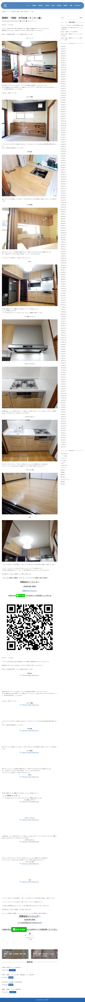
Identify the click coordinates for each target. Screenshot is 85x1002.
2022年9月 (63, 155)
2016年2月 (63, 332)
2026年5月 (63, 53)
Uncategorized (64, 453)
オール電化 (63, 460)
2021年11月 (63, 176)
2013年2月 (63, 416)
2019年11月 (63, 232)
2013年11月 (63, 395)
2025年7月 (63, 76)
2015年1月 (63, 363)
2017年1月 (63, 309)
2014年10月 (63, 370)
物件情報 (63, 481)
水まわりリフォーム (32, 21)
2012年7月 (63, 432)
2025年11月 (63, 67)
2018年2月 (63, 281)
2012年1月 (63, 446)
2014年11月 (63, 367)
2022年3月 (63, 167)
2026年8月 (63, 46)
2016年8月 (63, 318)
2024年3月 (63, 114)
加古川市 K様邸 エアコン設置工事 (69, 31)
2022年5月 (63, 162)
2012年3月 (63, 442)
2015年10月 (63, 342)
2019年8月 (63, 239)
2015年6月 (63, 351)
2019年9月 (63, 237)
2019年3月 (63, 251)
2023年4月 (63, 139)
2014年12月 (63, 365)
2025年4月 (63, 83)
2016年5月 (63, 325)
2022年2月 (63, 169)
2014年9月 (63, 372)
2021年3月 (63, 195)
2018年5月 (63, 274)
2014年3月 (63, 386)
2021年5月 (63, 190)
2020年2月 (63, 225)
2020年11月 (63, 204)
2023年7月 (63, 132)
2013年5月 (63, 409)
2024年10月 (63, 97)
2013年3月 (63, 414)
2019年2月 (63, 253)
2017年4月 (63, 304)
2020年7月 (63, 214)
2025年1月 (63, 90)
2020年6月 (63, 216)
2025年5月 (63, 81)
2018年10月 (63, 262)
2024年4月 (63, 111)
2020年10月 (63, 207)
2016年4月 (63, 328)
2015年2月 (63, 360)
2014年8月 (63, 374)
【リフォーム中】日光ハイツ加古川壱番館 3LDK (72, 25)
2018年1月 (63, 283)
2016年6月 (63, 323)
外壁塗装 (63, 472)
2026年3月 (63, 58)
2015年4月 (63, 356)
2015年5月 (63, 353)
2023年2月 (63, 144)
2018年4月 (63, 276)
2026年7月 (63, 48)
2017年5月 (63, 302)
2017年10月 (63, 290)
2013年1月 (63, 418)
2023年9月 (63, 127)
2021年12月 (63, 174)
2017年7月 (63, 297)
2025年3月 (63, 86)
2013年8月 (63, 402)
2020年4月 (63, 221)
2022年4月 (63, 165)
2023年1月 (63, 146)
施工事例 (23, 21)
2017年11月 (63, 288)
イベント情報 (64, 455)
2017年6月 (63, 300)
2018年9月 (63, 265)
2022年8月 (63, 158)
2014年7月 (63, 377)
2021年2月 (63, 197)
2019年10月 (63, 235)
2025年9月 (63, 72)
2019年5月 (63, 246)
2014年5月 (63, 381)
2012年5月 (63, 437)
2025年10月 (63, 69)
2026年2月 (63, 60)
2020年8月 (63, 211)
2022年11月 (63, 151)
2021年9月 (63, 181)
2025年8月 (63, 74)
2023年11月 (63, 123)
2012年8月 (63, 430)
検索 (81, 17)
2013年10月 (63, 398)
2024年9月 (63, 100)
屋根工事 (63, 474)
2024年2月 (63, 116)
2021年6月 (63, 188)
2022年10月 (63, 153)
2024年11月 (63, 95)
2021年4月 (63, 193)
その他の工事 (64, 465)
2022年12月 (63, 148)
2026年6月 (63, 51)
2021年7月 (63, 186)
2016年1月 (63, 335)
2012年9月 (63, 428)
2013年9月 (63, 400)
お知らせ (63, 462)
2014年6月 (63, 379)
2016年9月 (63, 316)
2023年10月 (63, 125)
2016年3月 (63, 330)
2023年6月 (63, 134)
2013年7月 (63, 404)
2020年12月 (63, 202)
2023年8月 (63, 130)
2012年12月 (63, 421)
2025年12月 (63, 65)
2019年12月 (63, 230)
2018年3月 (63, 279)
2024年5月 (63, 109)
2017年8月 (63, 295)
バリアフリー (64, 467)
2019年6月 (63, 244)
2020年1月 (63, 228)
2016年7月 (63, 321)
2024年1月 (63, 118)
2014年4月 (63, 384)
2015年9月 (63, 344)
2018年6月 (63, 272)
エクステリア (64, 458)
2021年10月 (63, 179)
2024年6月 (63, 107)
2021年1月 (63, 200)
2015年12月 (63, 337)
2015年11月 (63, 339)
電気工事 (63, 483)
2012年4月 (63, 439)
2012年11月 (63, 423)
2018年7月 (63, 269)
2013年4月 (63, 411)
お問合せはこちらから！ (29, 590)
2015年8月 (63, 346)
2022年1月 (63, 172)
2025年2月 (63, 88)
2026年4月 (63, 55)
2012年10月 (63, 425)
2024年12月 (63, 93)
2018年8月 (63, 267)
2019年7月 (63, 242)
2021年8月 (63, 183)
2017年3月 (63, 307)
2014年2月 (63, 388)
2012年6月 (63, 435)
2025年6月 (63, 79)
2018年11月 (63, 260)
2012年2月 (63, 444)
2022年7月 (63, 160)
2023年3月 (63, 141)
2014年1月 (63, 391)
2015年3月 (63, 358)
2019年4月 (63, 249)
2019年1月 (63, 255)
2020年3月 (63, 223)
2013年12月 (63, 393)
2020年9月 (63, 209)
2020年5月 (63, 218)
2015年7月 (63, 349)
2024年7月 (63, 104)
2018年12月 (63, 258)
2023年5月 (63, 137)
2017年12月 (63, 286)
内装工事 (63, 469)
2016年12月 (63, 311)
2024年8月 (63, 102)
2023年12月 (63, 120)
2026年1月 (63, 62)
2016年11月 (63, 314)
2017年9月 (63, 293)
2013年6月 (63, 407)
